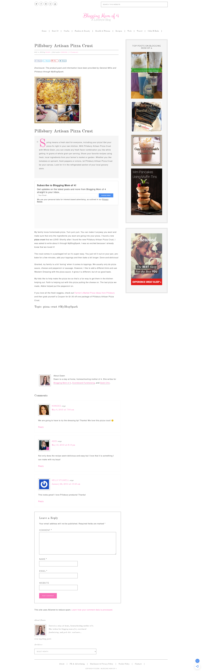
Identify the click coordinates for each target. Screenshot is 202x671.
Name (43, 559)
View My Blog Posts (42, 639)
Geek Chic (105, 382)
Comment (45, 530)
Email (43, 571)
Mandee (56, 406)
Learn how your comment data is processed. (92, 609)
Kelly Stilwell (60, 480)
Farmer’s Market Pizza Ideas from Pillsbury (94, 292)
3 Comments (73, 52)
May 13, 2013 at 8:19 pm (63, 445)
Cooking (64, 52)
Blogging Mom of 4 (101, 17)
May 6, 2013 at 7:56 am (63, 410)
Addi (54, 441)
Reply (41, 427)
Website (44, 583)
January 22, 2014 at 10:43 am (66, 484)
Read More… (77, 632)
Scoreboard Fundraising (83, 382)
